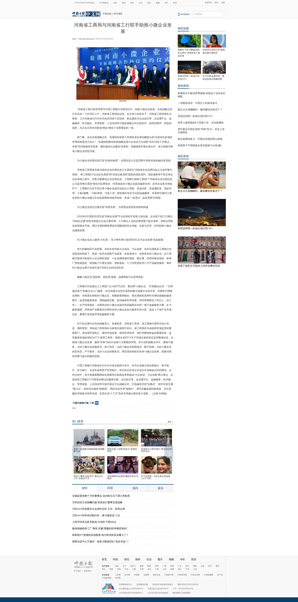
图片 (149, 3)
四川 (210, 566)
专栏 (166, 3)
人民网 (118, 575)
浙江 (180, 569)
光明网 (118, 578)
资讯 (124, 3)
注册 (223, 3)
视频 (158, 3)
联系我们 (88, 571)
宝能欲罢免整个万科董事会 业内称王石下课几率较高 (101, 496)
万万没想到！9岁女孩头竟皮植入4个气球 (155, 477)
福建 (172, 569)
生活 (141, 3)
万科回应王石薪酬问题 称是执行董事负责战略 (97, 502)
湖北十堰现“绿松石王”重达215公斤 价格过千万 (88, 477)
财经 (132, 3)
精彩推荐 (183, 156)
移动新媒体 (185, 14)
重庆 (217, 566)
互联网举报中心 (125, 584)
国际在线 (156, 575)
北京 (149, 569)
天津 (142, 569)
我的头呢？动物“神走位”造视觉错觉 (122, 450)
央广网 (220, 575)
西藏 (195, 566)
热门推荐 (77, 421)
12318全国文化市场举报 (158, 593)
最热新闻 (183, 85)
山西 (134, 569)
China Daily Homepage (84, 3)
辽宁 (124, 566)
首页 (104, 559)
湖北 (104, 569)
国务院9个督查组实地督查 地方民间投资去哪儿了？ (100, 535)
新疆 (141, 566)
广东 (179, 566)
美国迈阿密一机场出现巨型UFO (195, 116)
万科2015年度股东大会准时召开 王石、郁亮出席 (98, 509)
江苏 (187, 569)
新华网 (127, 575)
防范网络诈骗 (142, 584)
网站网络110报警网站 (182, 593)
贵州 (187, 566)
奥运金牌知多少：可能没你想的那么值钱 (200, 139)
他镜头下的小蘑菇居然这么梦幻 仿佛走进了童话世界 (189, 53)
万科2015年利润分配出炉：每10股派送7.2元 (96, 515)
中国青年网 (169, 575)
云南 (202, 566)
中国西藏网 (208, 575)
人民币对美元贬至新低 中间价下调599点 (94, 522)
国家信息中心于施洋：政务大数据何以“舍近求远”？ (100, 541)
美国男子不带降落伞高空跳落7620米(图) (199, 145)
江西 (157, 569)
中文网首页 (103, 3)
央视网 (146, 575)
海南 (172, 566)
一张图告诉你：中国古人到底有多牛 (197, 103)
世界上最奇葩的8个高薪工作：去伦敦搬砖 (201, 122)
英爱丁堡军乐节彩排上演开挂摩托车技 (199, 266)
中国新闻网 (106, 578)
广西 (164, 566)
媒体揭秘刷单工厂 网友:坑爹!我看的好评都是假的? (99, 528)
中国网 (137, 575)
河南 (119, 569)
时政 (115, 3)
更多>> (171, 422)
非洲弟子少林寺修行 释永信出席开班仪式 (156, 450)
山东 (164, 569)
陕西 (149, 566)
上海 (195, 569)
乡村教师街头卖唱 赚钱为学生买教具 (122, 477)
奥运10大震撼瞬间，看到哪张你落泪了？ (200, 109)
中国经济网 (182, 575)
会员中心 (208, 2)
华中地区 (118, 13)
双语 (175, 3)
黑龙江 (133, 566)
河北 (126, 569)
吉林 (117, 566)
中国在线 (107, 13)
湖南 (111, 569)
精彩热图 (183, 28)
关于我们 (77, 571)
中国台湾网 (195, 575)
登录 (216, 3)
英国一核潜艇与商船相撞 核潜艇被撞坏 (89, 450)
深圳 (157, 566)
